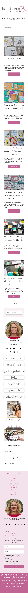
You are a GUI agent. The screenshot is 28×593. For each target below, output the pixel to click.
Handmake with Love (14, 9)
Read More (14, 74)
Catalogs (14, 492)
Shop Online (18, 421)
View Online (9, 421)
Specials (14, 490)
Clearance (14, 494)
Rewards (14, 487)
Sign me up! (14, 566)
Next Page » (16, 303)
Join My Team (14, 485)
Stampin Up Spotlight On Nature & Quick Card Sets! (14, 108)
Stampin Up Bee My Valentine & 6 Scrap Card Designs (14, 151)
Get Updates (14, 483)
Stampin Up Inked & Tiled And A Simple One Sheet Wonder (14, 195)
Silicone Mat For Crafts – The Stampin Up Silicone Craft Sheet (14, 281)
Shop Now (14, 481)
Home (14, 478)
